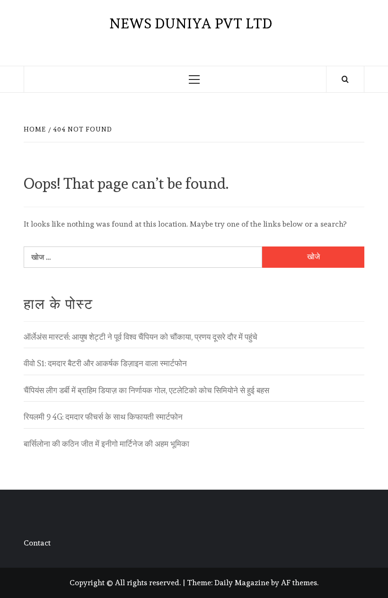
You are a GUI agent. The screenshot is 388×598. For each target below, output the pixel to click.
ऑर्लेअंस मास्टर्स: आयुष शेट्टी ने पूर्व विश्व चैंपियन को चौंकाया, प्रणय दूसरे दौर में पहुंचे (140, 337)
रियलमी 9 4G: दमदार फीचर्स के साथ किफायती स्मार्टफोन (103, 417)
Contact (37, 542)
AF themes (299, 582)
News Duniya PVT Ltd (190, 23)
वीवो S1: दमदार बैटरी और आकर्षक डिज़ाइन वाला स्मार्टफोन (105, 363)
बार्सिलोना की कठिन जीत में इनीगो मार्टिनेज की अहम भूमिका (106, 443)
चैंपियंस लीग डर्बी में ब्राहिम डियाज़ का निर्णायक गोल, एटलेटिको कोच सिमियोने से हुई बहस (146, 390)
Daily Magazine (241, 582)
